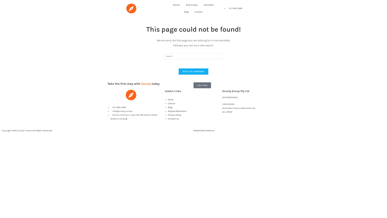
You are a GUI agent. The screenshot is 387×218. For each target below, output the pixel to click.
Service (176, 5)
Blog (186, 12)
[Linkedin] (234, 123)
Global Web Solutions (204, 130)
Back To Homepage (193, 71)
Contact (199, 12)
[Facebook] (226, 123)
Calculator (209, 5)
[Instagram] (242, 123)
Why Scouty (192, 5)
